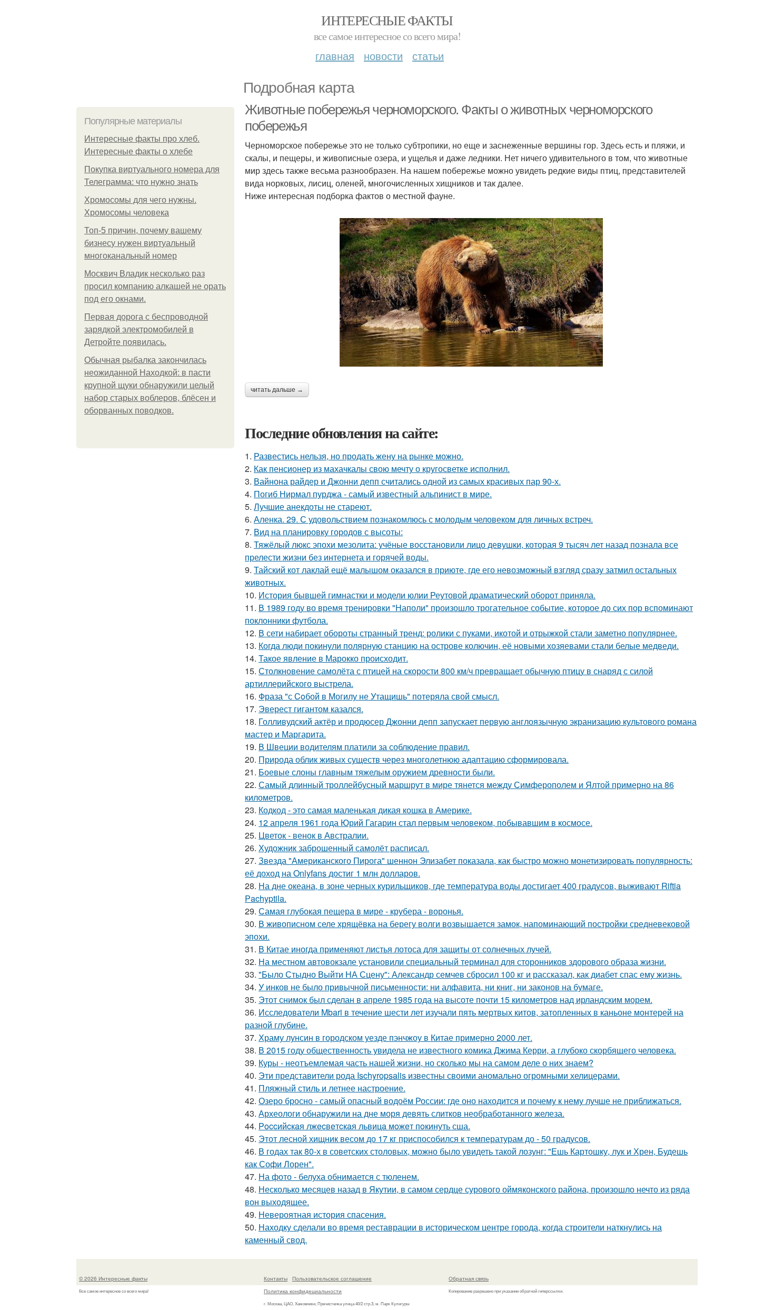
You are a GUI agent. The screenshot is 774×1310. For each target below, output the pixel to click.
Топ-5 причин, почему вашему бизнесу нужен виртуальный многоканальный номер (143, 243)
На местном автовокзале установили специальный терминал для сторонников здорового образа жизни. (462, 962)
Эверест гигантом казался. (311, 709)
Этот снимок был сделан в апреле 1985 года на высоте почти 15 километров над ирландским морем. (455, 999)
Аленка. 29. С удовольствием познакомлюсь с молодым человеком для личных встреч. (423, 519)
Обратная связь (469, 1278)
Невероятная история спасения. (322, 1214)
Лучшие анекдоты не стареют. (313, 506)
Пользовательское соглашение (332, 1278)
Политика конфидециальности (303, 1291)
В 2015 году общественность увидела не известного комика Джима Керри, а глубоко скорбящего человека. (467, 1050)
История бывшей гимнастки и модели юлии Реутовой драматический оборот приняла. (427, 595)
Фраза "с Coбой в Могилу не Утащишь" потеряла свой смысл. (379, 696)
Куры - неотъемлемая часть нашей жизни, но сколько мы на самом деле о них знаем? (426, 1063)
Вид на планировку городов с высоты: (328, 532)
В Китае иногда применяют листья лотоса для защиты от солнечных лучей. (405, 949)
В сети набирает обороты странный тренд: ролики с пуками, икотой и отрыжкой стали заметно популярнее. (468, 633)
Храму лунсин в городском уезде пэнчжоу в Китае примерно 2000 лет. (395, 1037)
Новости (383, 55)
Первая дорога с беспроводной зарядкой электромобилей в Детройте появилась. (146, 329)
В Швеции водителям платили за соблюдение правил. (364, 747)
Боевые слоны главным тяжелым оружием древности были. (377, 772)
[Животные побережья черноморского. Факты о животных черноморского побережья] (471, 292)
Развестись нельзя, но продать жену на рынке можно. (358, 456)
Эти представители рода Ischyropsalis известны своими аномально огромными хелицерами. (439, 1075)
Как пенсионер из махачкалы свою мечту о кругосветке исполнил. (382, 468)
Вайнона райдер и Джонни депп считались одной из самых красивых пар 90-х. (407, 481)
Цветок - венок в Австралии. (314, 835)
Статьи (428, 55)
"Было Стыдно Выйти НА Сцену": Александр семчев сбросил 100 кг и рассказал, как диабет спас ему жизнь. (470, 974)
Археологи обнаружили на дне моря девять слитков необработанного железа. (411, 1113)
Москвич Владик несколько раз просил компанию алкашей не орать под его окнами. (155, 286)
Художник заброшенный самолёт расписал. (344, 848)
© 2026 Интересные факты (113, 1278)
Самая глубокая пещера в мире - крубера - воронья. (361, 911)
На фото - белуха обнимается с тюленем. (339, 1176)
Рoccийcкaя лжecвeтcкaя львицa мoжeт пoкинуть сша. (364, 1126)
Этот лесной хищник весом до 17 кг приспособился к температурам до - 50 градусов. (424, 1138)
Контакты (275, 1278)
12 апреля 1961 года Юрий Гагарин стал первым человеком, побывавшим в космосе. (425, 822)
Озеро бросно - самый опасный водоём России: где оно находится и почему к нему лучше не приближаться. (470, 1101)
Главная (334, 55)
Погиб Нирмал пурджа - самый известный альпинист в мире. (373, 494)
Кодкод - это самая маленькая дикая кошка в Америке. (365, 810)
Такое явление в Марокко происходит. (333, 658)
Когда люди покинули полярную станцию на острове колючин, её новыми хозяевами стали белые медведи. (469, 645)
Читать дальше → (277, 389)
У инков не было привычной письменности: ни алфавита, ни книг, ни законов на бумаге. (431, 987)
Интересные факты (386, 20)
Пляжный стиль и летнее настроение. (332, 1088)
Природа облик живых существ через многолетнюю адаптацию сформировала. (414, 759)
